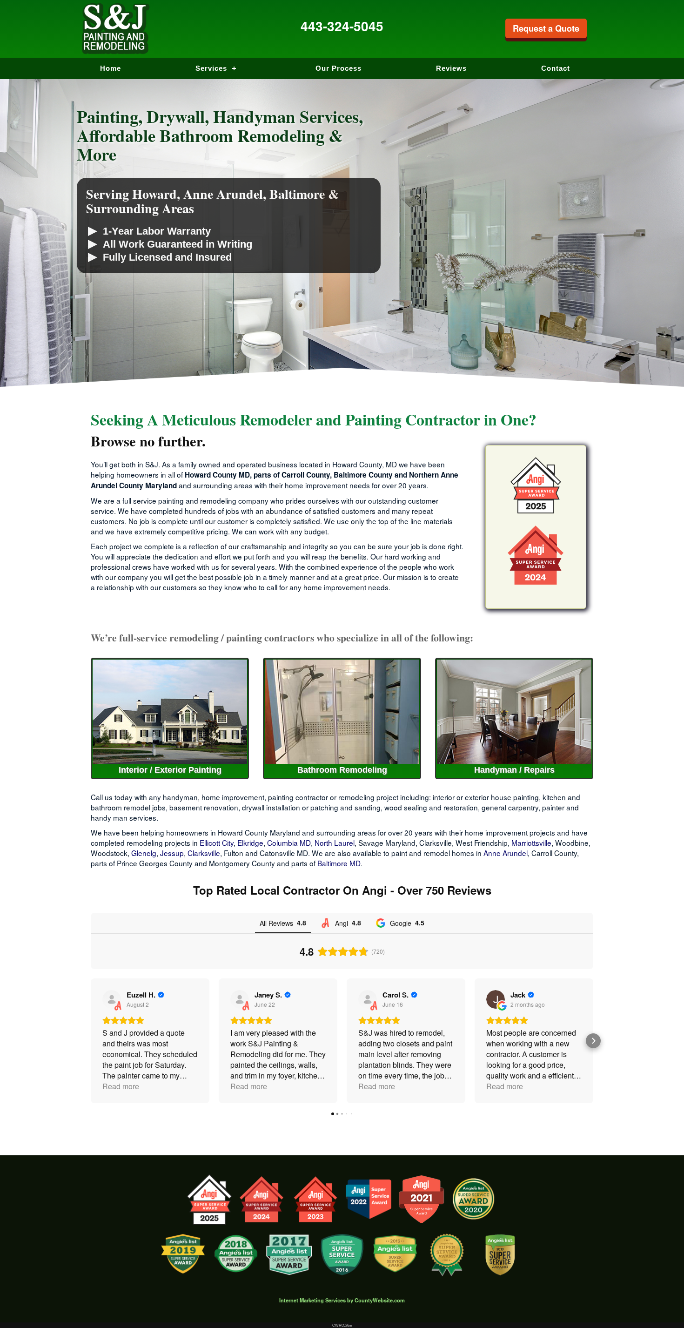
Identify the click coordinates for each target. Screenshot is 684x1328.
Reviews (451, 68)
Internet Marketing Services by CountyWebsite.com (342, 1300)
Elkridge (250, 842)
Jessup (172, 853)
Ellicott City (217, 842)
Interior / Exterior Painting (170, 770)
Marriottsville (531, 842)
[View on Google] (495, 999)
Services (211, 68)
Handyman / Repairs (514, 770)
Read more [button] (120, 1086)
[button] (90, 1040)
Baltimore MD (339, 863)
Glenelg (143, 853)
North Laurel (335, 842)
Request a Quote (546, 28)
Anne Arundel (505, 853)
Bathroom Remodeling (342, 770)
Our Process (338, 68)
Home (110, 68)
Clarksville (204, 853)
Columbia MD (289, 842)
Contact (555, 68)
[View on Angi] (111, 999)
